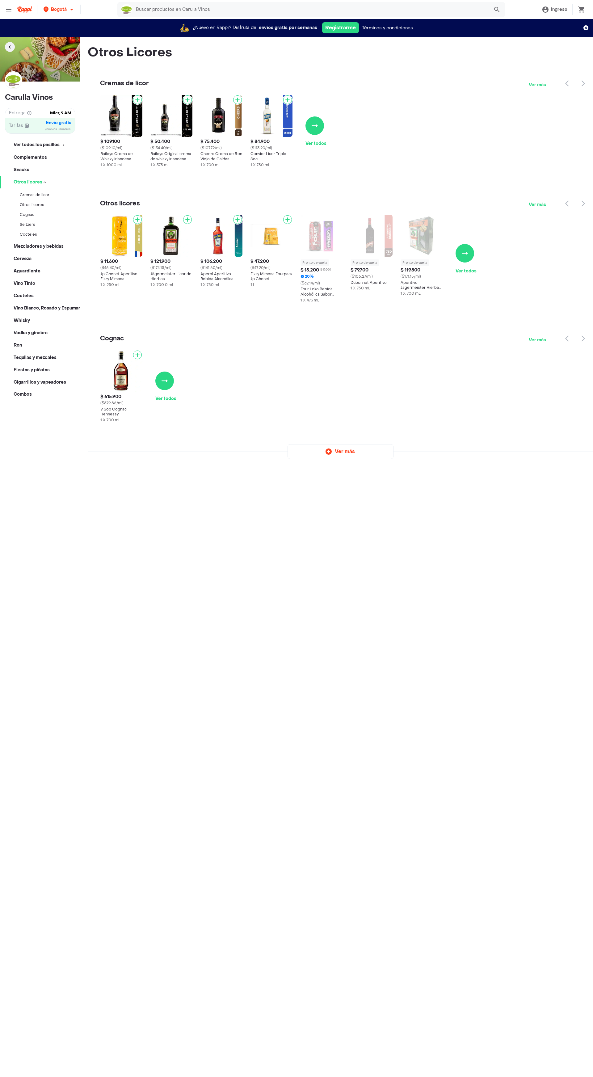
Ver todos (315, 143)
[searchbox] (310, 9)
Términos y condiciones (387, 28)
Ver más (537, 85)
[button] (58, 9)
